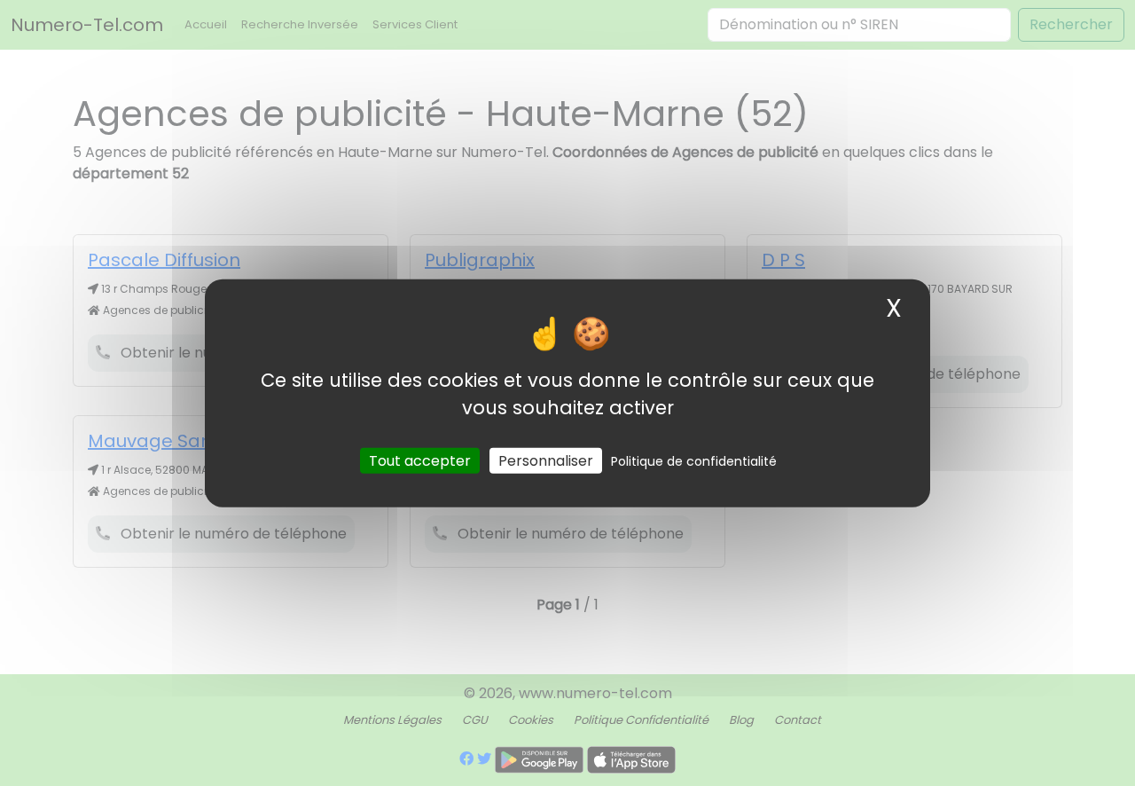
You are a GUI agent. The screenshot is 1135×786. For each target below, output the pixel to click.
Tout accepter (420, 460)
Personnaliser (545, 460)
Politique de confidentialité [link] (694, 460)
